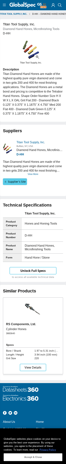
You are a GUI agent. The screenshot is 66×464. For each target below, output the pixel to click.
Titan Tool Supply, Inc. (30, 142)
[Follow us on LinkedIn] (15, 413)
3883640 (10, 333)
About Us (9, 421)
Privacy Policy (48, 449)
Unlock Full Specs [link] (33, 271)
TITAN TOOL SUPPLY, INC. (13, 14)
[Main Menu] (4, 5)
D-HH (20, 154)
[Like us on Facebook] (5, 413)
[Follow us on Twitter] (10, 413)
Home (40, 421)
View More (33, 174)
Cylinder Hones (16, 329)
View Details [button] (33, 367)
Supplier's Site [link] (17, 181)
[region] (33, 446)
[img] (53, 5)
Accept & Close (33, 457)
